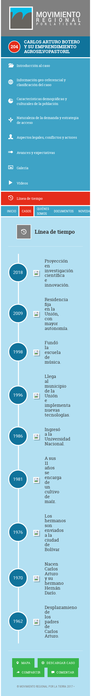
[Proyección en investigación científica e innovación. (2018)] (36, 273)
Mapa (25, 663)
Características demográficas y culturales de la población (42, 101)
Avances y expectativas (36, 152)
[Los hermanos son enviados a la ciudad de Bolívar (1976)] (36, 533)
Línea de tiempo (30, 198)
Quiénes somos (43, 211)
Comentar (65, 672)
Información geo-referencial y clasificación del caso (41, 82)
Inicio (11, 211)
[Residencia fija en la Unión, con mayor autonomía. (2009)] (36, 314)
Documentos (64, 211)
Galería (22, 168)
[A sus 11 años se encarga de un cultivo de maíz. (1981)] (36, 480)
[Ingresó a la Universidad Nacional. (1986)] (36, 437)
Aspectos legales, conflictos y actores (47, 137)
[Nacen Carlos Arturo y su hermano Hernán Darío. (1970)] (36, 578)
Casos (26, 211)
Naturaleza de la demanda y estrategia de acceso (48, 120)
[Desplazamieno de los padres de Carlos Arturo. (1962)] (36, 622)
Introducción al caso (33, 65)
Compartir (31, 672)
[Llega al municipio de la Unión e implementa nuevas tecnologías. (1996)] (36, 396)
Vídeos (22, 183)
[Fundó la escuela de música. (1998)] (36, 352)
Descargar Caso (60, 663)
